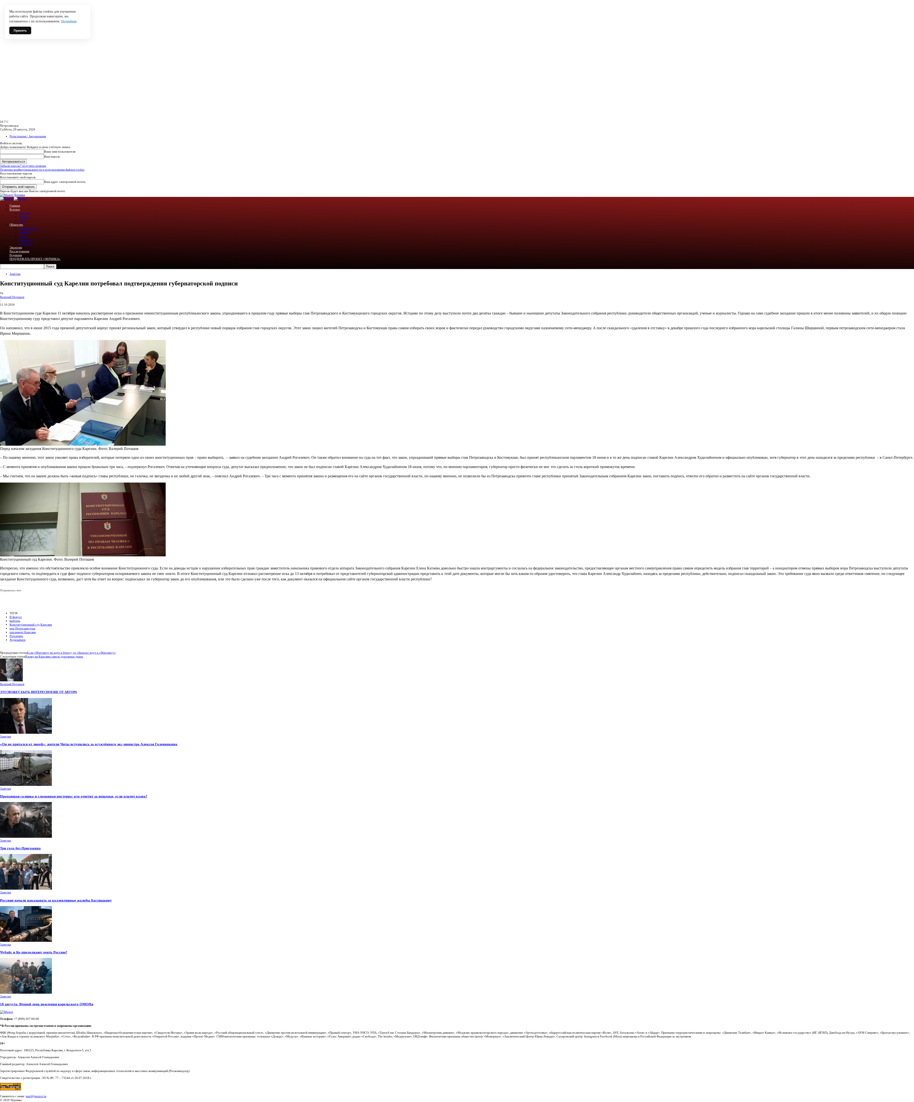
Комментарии (28, 228)
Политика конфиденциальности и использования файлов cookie (42, 169)
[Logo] (7, 198)
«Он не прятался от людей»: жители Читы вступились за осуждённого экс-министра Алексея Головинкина (88, 744)
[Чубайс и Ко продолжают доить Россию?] (26, 940)
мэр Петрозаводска (22, 628)
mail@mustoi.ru (36, 1096)
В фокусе (16, 617)
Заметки (15, 274)
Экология (16, 247)
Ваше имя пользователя (59, 151)
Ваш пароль (52, 156)
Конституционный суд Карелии (31, 624)
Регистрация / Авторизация (28, 136)
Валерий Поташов (12, 297)
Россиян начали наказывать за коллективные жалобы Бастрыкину (56, 900)
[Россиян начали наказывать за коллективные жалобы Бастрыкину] (26, 888)
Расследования (19, 251)
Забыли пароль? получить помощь (23, 166)
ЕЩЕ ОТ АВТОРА (64, 692)
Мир (22, 221)
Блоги (23, 236)
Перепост (25, 240)
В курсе (15, 209)
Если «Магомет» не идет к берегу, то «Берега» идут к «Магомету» (71, 652)
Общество (16, 224)
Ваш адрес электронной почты (64, 182)
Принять (20, 30)
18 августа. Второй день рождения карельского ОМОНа (46, 1004)
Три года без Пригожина (20, 848)
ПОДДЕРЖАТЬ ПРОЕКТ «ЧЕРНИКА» (35, 259)
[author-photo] (11, 680)
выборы (15, 621)
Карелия (24, 213)
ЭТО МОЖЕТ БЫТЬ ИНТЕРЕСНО (25, 692)
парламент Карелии (23, 632)
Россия (23, 217)
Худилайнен (17, 640)
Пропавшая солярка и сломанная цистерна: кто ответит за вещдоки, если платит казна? (73, 796)
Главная (15, 205)
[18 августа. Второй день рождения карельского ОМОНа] (26, 992)
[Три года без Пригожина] (26, 836)
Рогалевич (16, 636)
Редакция (16, 255)
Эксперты (25, 243)
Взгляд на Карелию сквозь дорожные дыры (54, 656)
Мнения (24, 232)
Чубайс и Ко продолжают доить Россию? (33, 952)
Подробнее (69, 21)
